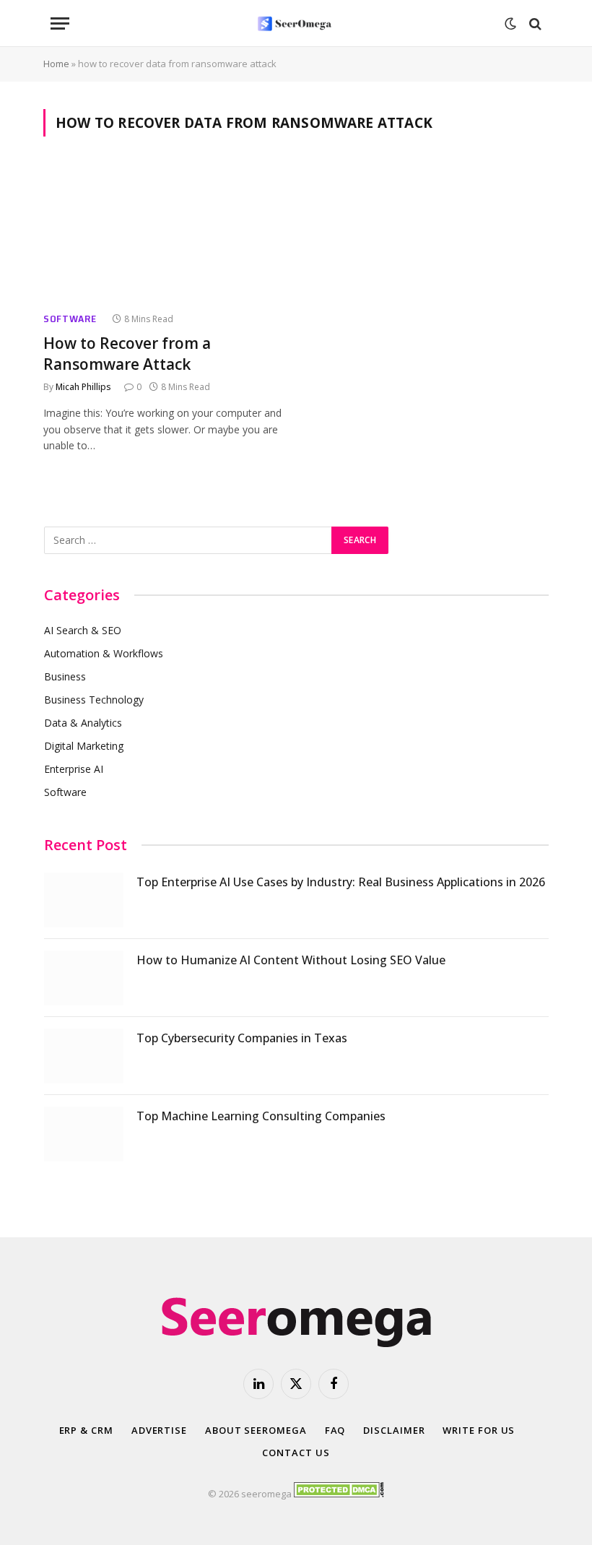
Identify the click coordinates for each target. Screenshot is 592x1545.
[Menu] (60, 23)
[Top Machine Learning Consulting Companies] (83, 1134)
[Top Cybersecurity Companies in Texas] (83, 1056)
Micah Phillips (83, 387)
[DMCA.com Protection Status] (339, 1493)
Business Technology (94, 699)
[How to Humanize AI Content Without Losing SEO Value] (83, 978)
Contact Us (295, 1452)
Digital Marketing (83, 746)
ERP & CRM (86, 1430)
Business (65, 676)
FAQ (335, 1430)
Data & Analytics (83, 723)
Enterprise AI (73, 769)
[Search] (533, 23)
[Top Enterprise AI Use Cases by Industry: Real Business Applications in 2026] (83, 900)
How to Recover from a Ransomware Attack (127, 353)
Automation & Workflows (103, 653)
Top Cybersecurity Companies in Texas (241, 1038)
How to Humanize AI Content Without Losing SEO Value (290, 960)
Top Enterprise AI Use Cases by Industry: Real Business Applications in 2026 (340, 882)
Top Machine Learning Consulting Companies (261, 1116)
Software (70, 318)
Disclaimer (394, 1430)
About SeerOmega (256, 1430)
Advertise (159, 1430)
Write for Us (479, 1430)
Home (56, 63)
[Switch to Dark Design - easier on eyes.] (510, 23)
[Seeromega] (296, 23)
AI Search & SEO (82, 630)
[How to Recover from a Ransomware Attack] (163, 232)
